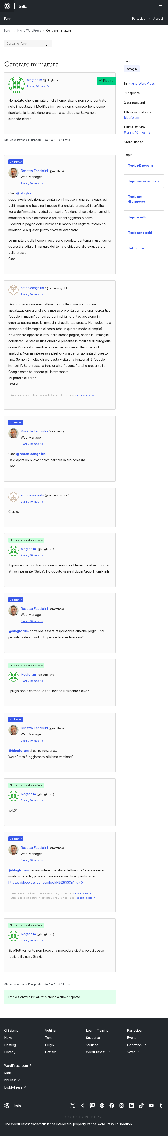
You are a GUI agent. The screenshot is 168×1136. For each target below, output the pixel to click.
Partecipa (134, 1030)
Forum (8, 18)
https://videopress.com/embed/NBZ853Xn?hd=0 (45, 882)
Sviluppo (92, 1045)
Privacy (9, 1052)
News (8, 1037)
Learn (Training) (98, 1030)
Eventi (131, 1037)
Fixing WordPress (29, 30)
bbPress (12, 1080)
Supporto (93, 1037)
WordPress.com (18, 1066)
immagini (131, 69)
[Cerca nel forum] (48, 43)
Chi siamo (11, 1030)
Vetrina (50, 1030)
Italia (17, 1106)
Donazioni (136, 1045)
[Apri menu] (161, 6)
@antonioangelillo (31, 454)
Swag (133, 1052)
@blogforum (26, 193)
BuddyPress (15, 1087)
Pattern (50, 1052)
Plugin (49, 1045)
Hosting (10, 1045)
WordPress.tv (98, 1052)
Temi (48, 1037)
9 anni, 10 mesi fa (38, 86)
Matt (10, 1073)
